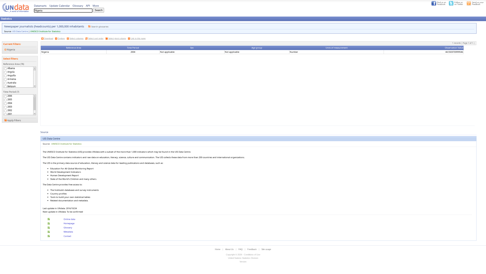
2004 (9, 103)
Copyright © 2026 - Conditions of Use (243, 254)
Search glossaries (99, 26)
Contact (67, 236)
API (88, 5)
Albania (11, 68)
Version (243, 261)
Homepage (69, 223)
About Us (229, 249)
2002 (9, 110)
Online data (69, 219)
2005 (9, 99)
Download (48, 38)
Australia (11, 82)
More (96, 5)
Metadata (68, 231)
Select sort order (95, 38)
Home (217, 249)
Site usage (266, 249)
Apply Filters (14, 120)
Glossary (78, 5)
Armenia (11, 79)
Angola (10, 71)
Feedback (252, 249)
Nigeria (10, 49)
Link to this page (138, 38)
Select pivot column (117, 38)
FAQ (240, 249)
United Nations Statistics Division (243, 258)
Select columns (76, 38)
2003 (9, 106)
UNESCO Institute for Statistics (45, 31)
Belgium (11, 86)
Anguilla (11, 75)
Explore (61, 38)
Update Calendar (59, 5)
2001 (9, 114)
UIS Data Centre (20, 31)
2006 (9, 96)
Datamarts (40, 5)
